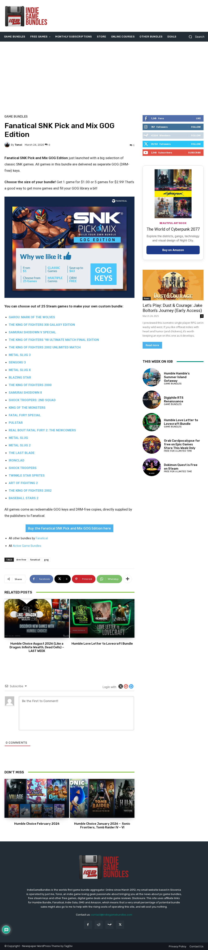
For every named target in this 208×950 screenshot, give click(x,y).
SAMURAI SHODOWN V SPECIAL (32, 332)
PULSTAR (16, 423)
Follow (196, 126)
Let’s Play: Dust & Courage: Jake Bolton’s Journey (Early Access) (172, 308)
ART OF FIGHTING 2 (23, 483)
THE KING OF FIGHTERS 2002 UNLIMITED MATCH (45, 347)
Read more (152, 345)
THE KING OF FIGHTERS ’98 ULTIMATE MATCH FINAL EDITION (54, 340)
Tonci (18, 144)
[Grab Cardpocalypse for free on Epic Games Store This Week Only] (152, 444)
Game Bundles (16, 116)
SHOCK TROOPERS (23, 468)
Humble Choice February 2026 (37, 824)
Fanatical (42, 538)
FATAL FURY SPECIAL (25, 415)
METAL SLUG (18, 438)
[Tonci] (7, 144)
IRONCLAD (16, 460)
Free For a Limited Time (178, 451)
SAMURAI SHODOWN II (25, 392)
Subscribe (194, 152)
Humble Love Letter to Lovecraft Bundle (102, 643)
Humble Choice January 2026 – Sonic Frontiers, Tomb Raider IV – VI (102, 825)
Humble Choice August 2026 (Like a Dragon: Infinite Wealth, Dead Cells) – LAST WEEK (37, 647)
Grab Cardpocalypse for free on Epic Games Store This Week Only (182, 444)
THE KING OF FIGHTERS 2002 (30, 490)
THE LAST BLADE (22, 453)
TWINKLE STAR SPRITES (27, 475)
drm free (21, 559)
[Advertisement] (129, 16)
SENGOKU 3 (17, 362)
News (147, 298)
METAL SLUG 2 (20, 445)
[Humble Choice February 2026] (36, 798)
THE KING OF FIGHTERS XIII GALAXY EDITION (42, 325)
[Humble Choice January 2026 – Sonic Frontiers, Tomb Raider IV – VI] (102, 798)
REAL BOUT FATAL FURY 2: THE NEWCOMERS (42, 430)
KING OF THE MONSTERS (27, 408)
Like (198, 118)
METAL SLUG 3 (20, 355)
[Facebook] (88, 925)
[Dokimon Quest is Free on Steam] (152, 467)
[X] (120, 925)
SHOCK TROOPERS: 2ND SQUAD (32, 400)
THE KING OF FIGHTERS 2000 (30, 385)
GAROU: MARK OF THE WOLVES (32, 317)
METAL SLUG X (20, 370)
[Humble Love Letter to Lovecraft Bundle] (102, 618)
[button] (194, 37)
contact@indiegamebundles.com (111, 914)
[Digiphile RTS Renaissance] (152, 400)
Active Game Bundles (27, 546)
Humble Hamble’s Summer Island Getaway (177, 377)
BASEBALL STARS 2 (23, 498)
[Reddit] (99, 925)
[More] (127, 579)
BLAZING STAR (20, 377)
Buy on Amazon (173, 250)
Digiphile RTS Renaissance (173, 399)
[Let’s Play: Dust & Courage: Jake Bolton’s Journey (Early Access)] (173, 285)
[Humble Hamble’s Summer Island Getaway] (152, 377)
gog (46, 559)
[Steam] (109, 925)
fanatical (35, 559)
